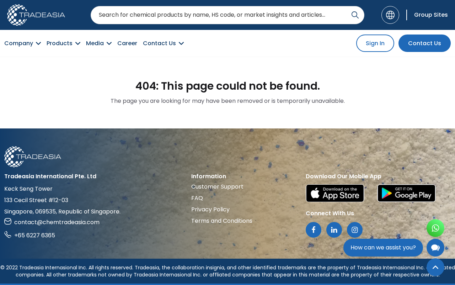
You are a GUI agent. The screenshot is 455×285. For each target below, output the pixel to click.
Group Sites (431, 15)
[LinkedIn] (334, 230)
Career (127, 43)
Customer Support (217, 187)
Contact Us (159, 43)
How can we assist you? (383, 247)
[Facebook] (313, 230)
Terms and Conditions (221, 221)
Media (95, 43)
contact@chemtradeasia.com (57, 222)
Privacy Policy (210, 209)
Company (18, 43)
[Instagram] (355, 230)
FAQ (197, 198)
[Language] (390, 15)
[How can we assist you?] (435, 248)
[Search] (355, 15)
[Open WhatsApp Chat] (435, 228)
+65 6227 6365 (34, 235)
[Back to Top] (435, 267)
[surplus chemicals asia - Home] (36, 15)
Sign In (375, 43)
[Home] (227, 156)
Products (60, 43)
